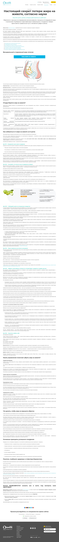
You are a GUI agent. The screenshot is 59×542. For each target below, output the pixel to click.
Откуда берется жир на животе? (11, 44)
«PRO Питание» (26, 489)
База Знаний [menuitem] (19, 530)
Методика (26, 4)
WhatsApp (40, 2)
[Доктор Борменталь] (7, 3)
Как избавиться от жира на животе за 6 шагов (13, 45)
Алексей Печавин (11, 27)
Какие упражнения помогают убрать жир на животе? (14, 46)
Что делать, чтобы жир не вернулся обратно (13, 47)
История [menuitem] (18, 534)
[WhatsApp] (29, 507)
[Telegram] (31, 507)
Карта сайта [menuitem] (19, 537)
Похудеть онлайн (40, 4)
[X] (27, 507)
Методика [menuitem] (18, 526)
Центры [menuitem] (18, 533)
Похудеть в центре (33, 4)
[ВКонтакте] (24, 507)
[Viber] (28, 507)
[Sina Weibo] (33, 507)
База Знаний (46, 4)
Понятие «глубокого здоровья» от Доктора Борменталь (15, 49)
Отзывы (51, 4)
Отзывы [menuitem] (18, 531)
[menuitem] (26, 5)
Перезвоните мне (33, 518)
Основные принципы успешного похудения (13, 48)
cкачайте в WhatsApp (23, 245)
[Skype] (30, 507)
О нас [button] (54, 4)
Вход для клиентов (48, 531)
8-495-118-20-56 (46, 2)
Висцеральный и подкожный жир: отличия (13, 43)
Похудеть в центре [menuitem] (20, 527)
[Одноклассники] (25, 507)
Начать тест (24, 196)
